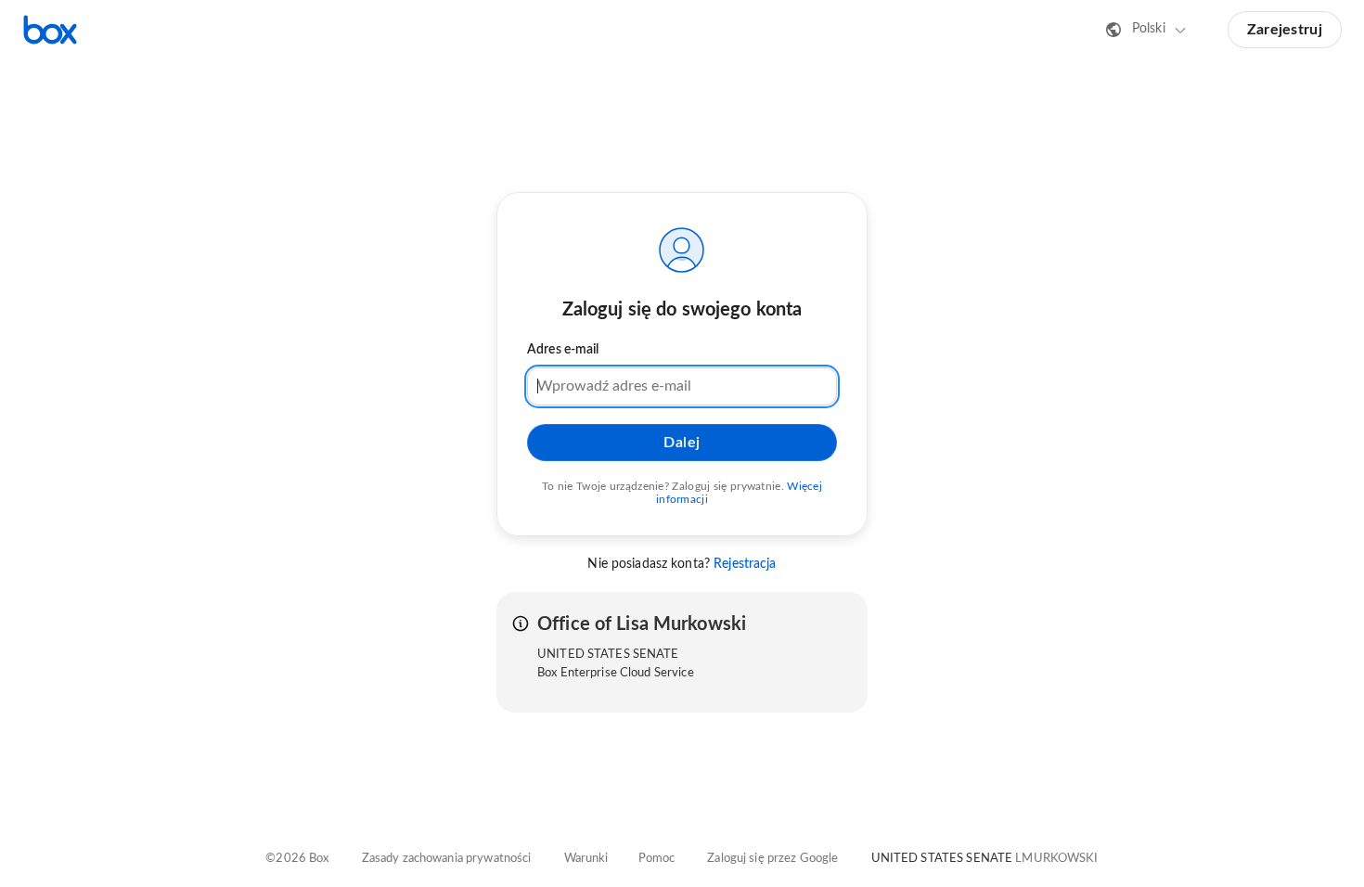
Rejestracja (745, 564)
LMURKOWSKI (1056, 859)
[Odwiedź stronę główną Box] (50, 30)
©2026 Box (296, 859)
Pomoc (657, 859)
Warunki (586, 859)
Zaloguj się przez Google (772, 859)
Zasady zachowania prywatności (447, 859)
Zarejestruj (1284, 29)
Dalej (682, 442)
